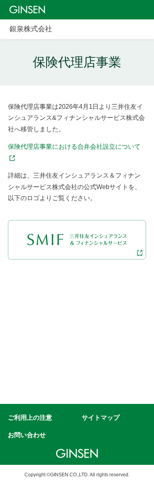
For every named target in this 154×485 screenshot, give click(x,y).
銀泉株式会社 (30, 29)
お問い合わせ (27, 435)
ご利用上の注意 (30, 417)
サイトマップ (101, 417)
